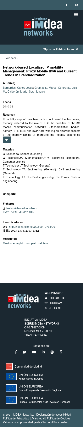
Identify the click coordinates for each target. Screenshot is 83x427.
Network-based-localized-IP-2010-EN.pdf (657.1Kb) (20, 210)
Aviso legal (38, 418)
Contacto (53, 293)
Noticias (52, 308)
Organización (34, 327)
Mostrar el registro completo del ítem (25, 243)
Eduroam (53, 303)
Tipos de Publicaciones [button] (59, 49)
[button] (76, 5)
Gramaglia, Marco (46, 87)
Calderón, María (17, 91)
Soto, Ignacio (37, 91)
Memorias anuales (38, 331)
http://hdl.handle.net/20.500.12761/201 (33, 227)
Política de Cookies (58, 418)
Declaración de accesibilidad (53, 414)
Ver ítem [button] (11, 58)
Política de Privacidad (16, 418)
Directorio (54, 298)
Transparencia (35, 335)
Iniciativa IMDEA (35, 319)
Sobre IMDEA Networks (41, 323)
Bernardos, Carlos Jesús (18, 87)
